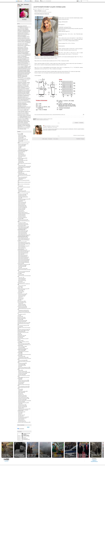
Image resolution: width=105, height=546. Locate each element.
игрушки (24, 58)
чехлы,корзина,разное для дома (23, 387)
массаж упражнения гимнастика (22, 77)
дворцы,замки (20, 291)
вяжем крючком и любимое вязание (24, 182)
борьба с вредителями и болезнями (24, 269)
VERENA (19, 159)
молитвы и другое (21, 317)
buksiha (18, 5)
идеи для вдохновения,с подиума (24, 375)
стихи (25, 108)
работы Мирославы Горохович (23, 234)
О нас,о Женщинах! (21, 302)
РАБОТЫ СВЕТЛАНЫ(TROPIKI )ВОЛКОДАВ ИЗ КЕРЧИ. (23, 236)
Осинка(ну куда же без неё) (23, 398)
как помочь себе (21, 222)
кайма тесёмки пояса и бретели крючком (24, 68)
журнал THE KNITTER (22, 177)
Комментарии (26, 4)
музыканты (20, 299)
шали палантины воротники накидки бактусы (24, 123)
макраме (20, 75)
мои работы (25, 77)
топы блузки (21, 111)
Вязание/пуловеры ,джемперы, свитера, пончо (44, 118)
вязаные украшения (25, 40)
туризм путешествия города (22, 288)
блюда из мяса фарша (23, 29)
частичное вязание (21, 421)
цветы (24, 118)
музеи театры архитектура (22, 332)
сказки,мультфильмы (21, 307)
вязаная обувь (23, 39)
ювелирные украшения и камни (23, 329)
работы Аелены (21, 244)
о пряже (28, 83)
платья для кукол (21, 88)
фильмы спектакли (21, 318)
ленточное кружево (26, 74)
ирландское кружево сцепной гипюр (24, 361)
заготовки (20, 58)
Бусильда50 (44, 10)
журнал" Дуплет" (21, 165)
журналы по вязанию (23, 57)
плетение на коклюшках (22, 193)
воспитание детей (21, 314)
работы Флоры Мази (21, 233)
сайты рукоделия (21, 203)
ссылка (56, 127)
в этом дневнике (21, 428)
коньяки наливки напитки (25, 70)
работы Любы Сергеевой (22, 258)
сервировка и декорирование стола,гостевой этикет (23, 150)
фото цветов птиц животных (22, 325)
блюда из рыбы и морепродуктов (24, 31)
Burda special (20, 169)
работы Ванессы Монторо (22, 226)
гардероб (19, 281)
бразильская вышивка (23, 34)
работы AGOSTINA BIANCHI (23, 257)
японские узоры (23, 128)
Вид (79, 1)
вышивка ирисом (21, 209)
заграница (20, 290)
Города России (20, 289)
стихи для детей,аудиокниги (23, 311)
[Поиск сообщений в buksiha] (28, 427)
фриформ (20, 383)
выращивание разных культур (23, 264)
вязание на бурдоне (21, 405)
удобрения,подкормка (22, 268)
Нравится (76, 122)
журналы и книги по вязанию (24, 55)
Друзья (22, 4)
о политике (19, 316)
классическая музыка (23, 69)
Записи (19, 4)
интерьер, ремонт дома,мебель (23, 422)
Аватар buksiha (24, 13)
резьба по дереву (21, 208)
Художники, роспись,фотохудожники (24, 327)
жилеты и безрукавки (23, 53)
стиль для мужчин (21, 279)
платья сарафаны (21, 346)
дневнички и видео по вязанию (23, 48)
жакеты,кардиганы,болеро (22, 343)
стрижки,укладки (21, 304)
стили (26, 107)
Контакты (94, 460)
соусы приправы (21, 107)
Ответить (75, 135)
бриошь (28, 34)
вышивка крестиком (21, 195)
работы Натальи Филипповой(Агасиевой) (22, 249)
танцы (19, 333)
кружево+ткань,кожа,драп (22, 381)
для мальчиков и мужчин (23, 47)
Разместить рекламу (94, 461)
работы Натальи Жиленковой (23, 259)
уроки (18, 116)
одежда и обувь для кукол (22, 380)
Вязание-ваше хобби (21, 160)
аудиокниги (20, 26)
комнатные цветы (21, 266)
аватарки (19, 286)
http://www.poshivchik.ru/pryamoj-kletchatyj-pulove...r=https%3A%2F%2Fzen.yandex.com (50, 114)
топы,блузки (20, 347)
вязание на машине (21, 371)
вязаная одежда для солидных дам (24, 175)
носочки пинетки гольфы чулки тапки (24, 82)
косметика (20, 71)
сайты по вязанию (21, 202)
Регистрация (27, 0)
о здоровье (23, 83)
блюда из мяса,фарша (22, 139)
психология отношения (22, 223)
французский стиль (21, 280)
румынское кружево (21, 395)
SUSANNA (20, 185)
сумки (24, 110)
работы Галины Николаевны (23, 238)
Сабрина (19, 161)
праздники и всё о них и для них (24, 94)
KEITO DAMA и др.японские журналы (24, 163)
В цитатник (82, 135)
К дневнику (50, 138)
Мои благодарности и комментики (24, 283)
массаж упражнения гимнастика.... (24, 220)
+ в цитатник (47, 9)
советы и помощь (21, 285)
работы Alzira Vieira (21, 241)
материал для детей (21, 306)
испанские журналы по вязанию (23, 166)
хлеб (22, 118)
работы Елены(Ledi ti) (22, 231)
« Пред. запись (44, 138)
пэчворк (19, 403)
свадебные (20, 394)
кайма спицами (20, 392)
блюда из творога (21, 32)
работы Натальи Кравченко (23, 261)
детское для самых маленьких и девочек (23, 44)
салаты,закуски (20, 135)
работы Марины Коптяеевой (23, 242)
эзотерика (19, 326)
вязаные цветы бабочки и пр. (24, 41)
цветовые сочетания (21, 321)
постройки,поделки (21, 265)
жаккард (26, 52)
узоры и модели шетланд (22, 397)
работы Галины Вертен (22, 230)
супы (27, 110)
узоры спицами (26, 115)
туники (26, 111)
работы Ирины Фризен (22, 256)
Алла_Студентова (47, 125)
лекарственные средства (22, 224)
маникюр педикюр (24, 75)
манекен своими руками (22, 212)
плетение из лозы (21, 216)
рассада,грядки (20, 272)
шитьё (28, 126)
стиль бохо (20, 274)
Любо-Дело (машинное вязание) (23, 180)
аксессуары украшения (22, 25)
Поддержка (77, 1)
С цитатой (78, 135)
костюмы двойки (26, 71)
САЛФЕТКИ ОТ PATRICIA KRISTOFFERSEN (22, 229)
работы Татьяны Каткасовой (23, 260)
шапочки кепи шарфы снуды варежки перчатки (24, 125)
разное (24, 99)
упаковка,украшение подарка (23, 213)
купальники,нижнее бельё (22, 402)
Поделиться (81, 122)
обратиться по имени (55, 125)
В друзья (24, 19)
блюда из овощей (22, 30)
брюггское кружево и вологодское (22, 36)
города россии (20, 42)
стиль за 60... (20, 277)
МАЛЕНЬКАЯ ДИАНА (21, 174)
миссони (19, 393)
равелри (21, 99)
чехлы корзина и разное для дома (23, 120)
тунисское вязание (21, 404)
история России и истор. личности (23, 323)
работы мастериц (21, 225)
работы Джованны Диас (22, 237)
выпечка (24, 38)
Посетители (25, 438)
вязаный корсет (21, 420)
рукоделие (19, 188)
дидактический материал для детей (24, 308)
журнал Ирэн (20, 173)
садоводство (20, 263)
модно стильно (20, 204)
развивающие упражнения (22, 310)
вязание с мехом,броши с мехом (23, 400)
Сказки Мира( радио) (21, 335)
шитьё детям (20, 210)
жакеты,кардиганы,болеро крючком (24, 368)
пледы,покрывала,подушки (23, 386)
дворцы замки (24, 42)
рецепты (27, 99)
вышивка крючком (21, 214)
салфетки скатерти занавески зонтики (23, 104)
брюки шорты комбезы (22, 391)
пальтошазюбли (27, 87)
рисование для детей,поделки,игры (24, 312)
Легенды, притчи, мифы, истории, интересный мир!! (23, 331)
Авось (43, 0)
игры (18, 339)
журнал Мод (20, 162)
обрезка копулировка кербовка (23, 271)
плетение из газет (22, 92)
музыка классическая (22, 293)
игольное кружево (21, 215)
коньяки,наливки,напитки (22, 143)
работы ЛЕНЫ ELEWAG (22, 255)
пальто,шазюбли (21, 87)
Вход (32, 0)
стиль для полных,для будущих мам (24, 275)
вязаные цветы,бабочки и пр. (23, 367)
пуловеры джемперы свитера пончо (23, 96)
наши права (20, 337)
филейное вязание (24, 117)
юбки (19, 127)
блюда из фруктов (21, 156)
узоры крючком (20, 364)
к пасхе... (26, 66)
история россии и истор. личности (24, 64)
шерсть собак (25, 126)
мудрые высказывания (23, 78)
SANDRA (19, 179)
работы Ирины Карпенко (22, 227)
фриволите (20, 407)
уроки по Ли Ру (20, 282)
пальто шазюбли (25, 86)
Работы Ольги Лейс (21, 232)
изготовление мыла (21, 206)
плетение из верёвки (25, 91)
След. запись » (55, 138)
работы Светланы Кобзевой (23, 262)
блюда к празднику (24, 33)
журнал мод (23, 55)
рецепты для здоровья (22, 100)
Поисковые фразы (26, 439)
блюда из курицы (24, 28)
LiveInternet (19, 1)
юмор (19, 300)
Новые (83, 138)
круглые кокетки (21, 72)
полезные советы (25, 93)
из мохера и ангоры (21, 373)
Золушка (19, 170)
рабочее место (20, 211)
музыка (19, 292)
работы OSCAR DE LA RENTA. (23, 243)
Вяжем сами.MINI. (21, 178)
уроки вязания (23, 116)
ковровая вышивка (21, 205)
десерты (28, 42)
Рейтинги (37, 0)
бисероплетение (26, 26)
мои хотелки (20, 382)
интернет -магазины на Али (22, 338)
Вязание (19, 340)
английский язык (20, 336)
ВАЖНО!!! (19, 334)
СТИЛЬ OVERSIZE (21, 278)
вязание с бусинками (21, 406)
